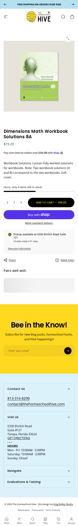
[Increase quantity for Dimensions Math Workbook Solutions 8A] (21, 202)
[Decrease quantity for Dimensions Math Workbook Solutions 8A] (7, 202)
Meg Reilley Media (63, 504)
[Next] (73, 4)
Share (12, 260)
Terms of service (53, 510)
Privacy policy (38, 510)
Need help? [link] (67, 260)
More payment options (39, 223)
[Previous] (5, 4)
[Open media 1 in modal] (67, 38)
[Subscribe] (67, 350)
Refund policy (24, 510)
